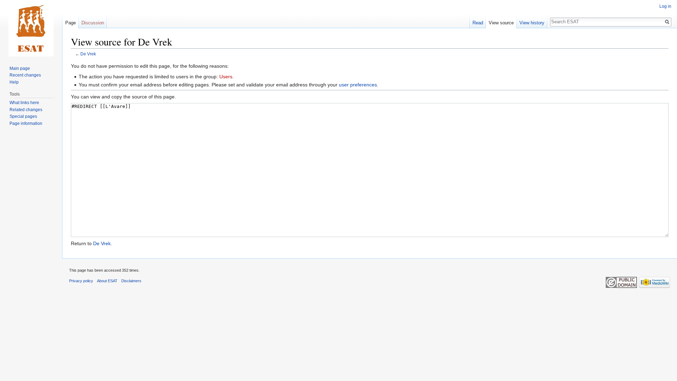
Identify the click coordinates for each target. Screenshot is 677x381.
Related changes (26, 109)
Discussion (92, 22)
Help (14, 82)
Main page (20, 68)
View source (501, 22)
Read (477, 22)
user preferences (358, 84)
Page (70, 22)
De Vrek (88, 54)
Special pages (23, 116)
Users (225, 76)
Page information (26, 123)
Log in (665, 6)
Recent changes (25, 75)
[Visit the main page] (31, 28)
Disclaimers (131, 281)
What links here (24, 102)
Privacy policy (81, 281)
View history (531, 22)
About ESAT (107, 281)
